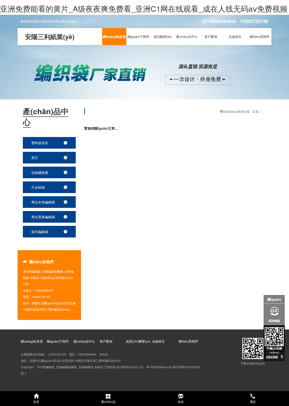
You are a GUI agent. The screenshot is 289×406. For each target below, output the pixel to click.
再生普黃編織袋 (43, 216)
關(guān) (274, 299)
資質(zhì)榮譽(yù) (138, 341)
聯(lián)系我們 (259, 36)
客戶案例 (211, 36)
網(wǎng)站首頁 (114, 36)
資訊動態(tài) (163, 36)
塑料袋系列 (39, 142)
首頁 (255, 111)
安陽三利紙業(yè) (49, 36)
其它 (34, 157)
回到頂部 (272, 357)
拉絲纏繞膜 (39, 172)
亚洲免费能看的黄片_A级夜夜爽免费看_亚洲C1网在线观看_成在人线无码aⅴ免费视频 (144, 8)
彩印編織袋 (39, 231)
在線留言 (235, 36)
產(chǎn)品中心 (187, 36)
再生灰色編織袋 (43, 202)
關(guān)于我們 (138, 36)
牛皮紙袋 (38, 187)
